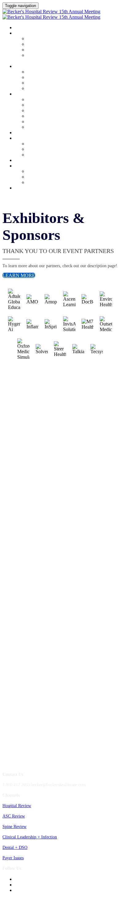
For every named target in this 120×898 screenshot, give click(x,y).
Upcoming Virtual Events (49, 177)
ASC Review (13, 816)
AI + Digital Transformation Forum (58, 50)
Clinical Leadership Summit (45, 94)
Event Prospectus (42, 127)
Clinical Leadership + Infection (29, 837)
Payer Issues (13, 858)
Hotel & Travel (40, 105)
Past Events (37, 182)
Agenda (23, 33)
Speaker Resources (43, 88)
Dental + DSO (14, 847)
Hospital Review (16, 805)
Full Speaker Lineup (45, 77)
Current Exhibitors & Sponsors (54, 121)
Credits (23, 133)
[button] (18, 275)
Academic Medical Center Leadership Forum (66, 44)
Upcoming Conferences (47, 171)
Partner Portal (39, 116)
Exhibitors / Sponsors (38, 138)
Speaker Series (40, 83)
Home (20, 28)
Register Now (29, 188)
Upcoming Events (33, 166)
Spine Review (14, 826)
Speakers (24, 66)
